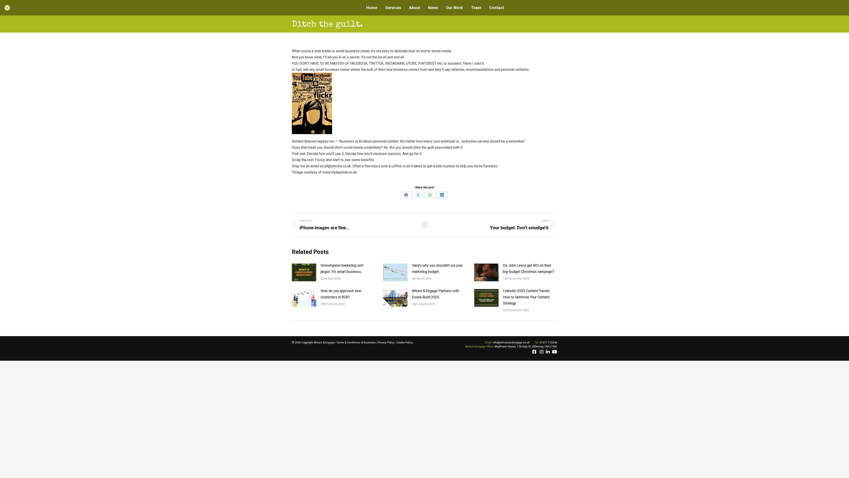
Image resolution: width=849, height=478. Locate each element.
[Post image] (304, 272)
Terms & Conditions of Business (356, 342)
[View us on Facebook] (534, 352)
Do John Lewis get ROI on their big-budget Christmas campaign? (528, 268)
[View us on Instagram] (542, 352)
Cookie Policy (404, 342)
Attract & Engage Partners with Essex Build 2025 (435, 294)
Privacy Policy (386, 342)
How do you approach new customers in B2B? (341, 294)
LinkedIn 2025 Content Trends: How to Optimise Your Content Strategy (526, 297)
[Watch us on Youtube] (554, 352)
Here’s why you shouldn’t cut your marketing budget (437, 268)
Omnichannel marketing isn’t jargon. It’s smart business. (342, 268)
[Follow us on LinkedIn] (548, 352)
